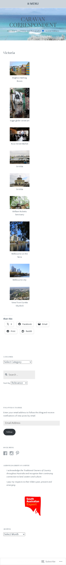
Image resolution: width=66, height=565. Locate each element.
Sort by (7, 383)
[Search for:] (19, 375)
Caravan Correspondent (33, 21)
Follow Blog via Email (12, 407)
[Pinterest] (17, 453)
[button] (20, 72)
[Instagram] (11, 453)
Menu (34, 3)
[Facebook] (5, 453)
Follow (9, 432)
